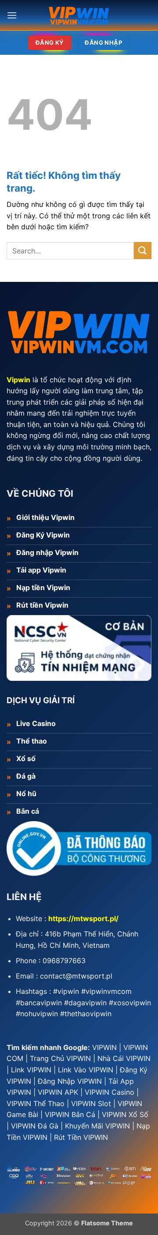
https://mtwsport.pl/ (83, 918)
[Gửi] (142, 250)
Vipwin (18, 379)
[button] (12, 15)
